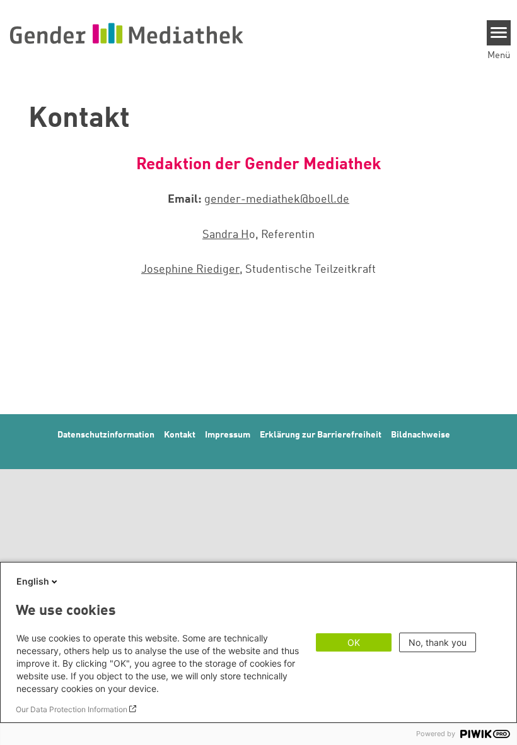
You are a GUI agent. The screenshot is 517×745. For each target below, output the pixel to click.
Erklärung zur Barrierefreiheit (320, 435)
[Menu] (499, 32)
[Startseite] (126, 32)
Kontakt (179, 435)
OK (353, 642)
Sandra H (225, 235)
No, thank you (438, 642)
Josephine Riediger (190, 269)
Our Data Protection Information (71, 709)
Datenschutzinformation (105, 435)
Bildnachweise (420, 435)
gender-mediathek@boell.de (276, 199)
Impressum (227, 435)
